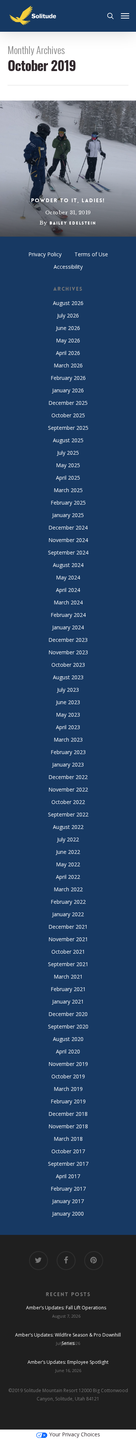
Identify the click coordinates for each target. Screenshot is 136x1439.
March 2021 (68, 976)
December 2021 (68, 926)
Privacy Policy (45, 254)
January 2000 (68, 1213)
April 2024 (68, 589)
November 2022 (68, 789)
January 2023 (68, 764)
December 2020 (68, 1014)
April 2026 (68, 352)
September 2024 (68, 552)
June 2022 (68, 851)
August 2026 (68, 303)
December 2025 (68, 402)
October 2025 (68, 415)
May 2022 (68, 864)
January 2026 (68, 390)
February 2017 (68, 1188)
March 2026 (68, 365)
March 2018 (68, 1138)
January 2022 (68, 914)
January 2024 (68, 627)
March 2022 (68, 889)
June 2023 (68, 702)
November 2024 (68, 540)
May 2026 (68, 340)
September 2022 (68, 814)
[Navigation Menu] (125, 16)
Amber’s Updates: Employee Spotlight (68, 1362)
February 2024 (68, 614)
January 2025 (68, 515)
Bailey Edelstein (72, 223)
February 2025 (68, 502)
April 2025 (68, 477)
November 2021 (68, 939)
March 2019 (68, 1088)
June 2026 (68, 327)
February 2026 (68, 377)
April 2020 (68, 1051)
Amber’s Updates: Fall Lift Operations (66, 1307)
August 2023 (68, 677)
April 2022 (68, 876)
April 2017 (68, 1176)
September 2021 (68, 964)
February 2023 (68, 752)
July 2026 (68, 315)
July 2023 (68, 689)
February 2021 (68, 989)
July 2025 (68, 452)
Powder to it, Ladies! (68, 200)
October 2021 (68, 951)
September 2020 (68, 1026)
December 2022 (68, 777)
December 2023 (68, 639)
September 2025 (68, 427)
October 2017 (68, 1151)
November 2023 (68, 652)
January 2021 (68, 1001)
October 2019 (68, 1076)
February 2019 (68, 1101)
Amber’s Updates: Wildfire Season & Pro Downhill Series (68, 1336)
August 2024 (68, 564)
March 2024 (68, 602)
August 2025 (68, 440)
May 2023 (68, 714)
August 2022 (68, 826)
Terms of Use (91, 254)
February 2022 (68, 901)
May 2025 (68, 465)
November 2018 (68, 1126)
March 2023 (68, 739)
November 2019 (68, 1063)
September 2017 (68, 1163)
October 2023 (68, 664)
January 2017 (68, 1201)
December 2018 (68, 1113)
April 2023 (68, 727)
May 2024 (68, 577)
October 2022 (68, 801)
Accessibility (68, 266)
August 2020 (68, 1038)
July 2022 (68, 839)
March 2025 (68, 490)
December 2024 (68, 527)
